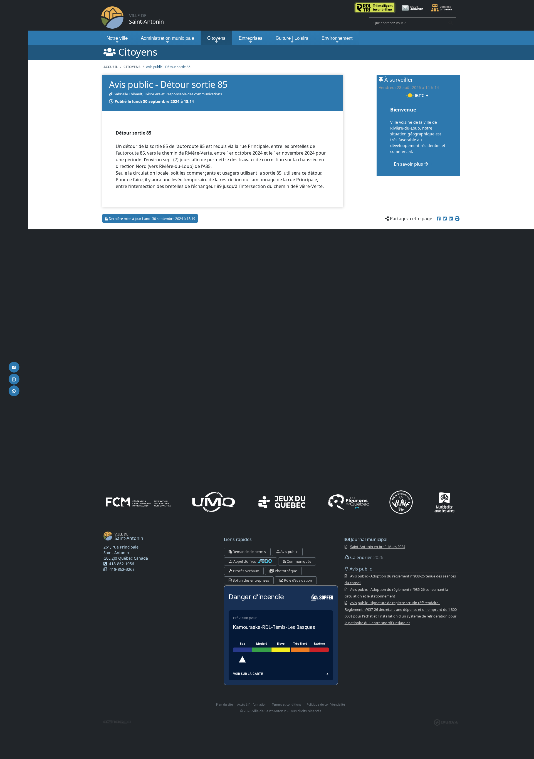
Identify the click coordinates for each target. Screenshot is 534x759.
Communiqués (298, 561)
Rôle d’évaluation (297, 580)
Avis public (289, 551)
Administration (167, 37)
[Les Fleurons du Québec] (348, 502)
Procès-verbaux (245, 570)
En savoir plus (409, 164)
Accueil (110, 67)
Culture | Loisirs (292, 37)
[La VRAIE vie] (401, 502)
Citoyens (216, 37)
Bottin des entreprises (250, 580)
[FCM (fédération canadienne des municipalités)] (138, 502)
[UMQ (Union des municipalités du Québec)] (214, 502)
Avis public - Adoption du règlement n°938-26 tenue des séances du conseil (400, 579)
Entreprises (251, 37)
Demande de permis (249, 551)
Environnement (337, 37)
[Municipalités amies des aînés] (444, 502)
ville (117, 37)
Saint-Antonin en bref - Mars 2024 (377, 546)
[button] (457, 218)
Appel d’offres (245, 561)
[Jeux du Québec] (282, 502)
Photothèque (285, 570)
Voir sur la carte (248, 673)
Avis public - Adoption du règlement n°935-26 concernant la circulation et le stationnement (396, 593)
